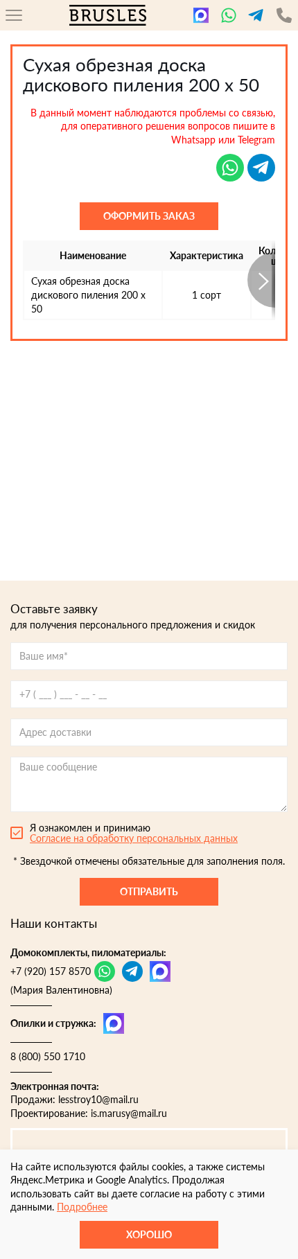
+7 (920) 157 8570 (50, 971)
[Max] (201, 15)
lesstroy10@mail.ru (98, 1099)
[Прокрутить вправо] (261, 280)
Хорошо (149, 1234)
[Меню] (14, 15)
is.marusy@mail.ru (129, 1113)
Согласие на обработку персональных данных (134, 838)
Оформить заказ (149, 216)
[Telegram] (256, 15)
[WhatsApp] (229, 15)
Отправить (149, 891)
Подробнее (82, 1207)
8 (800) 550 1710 (47, 1056)
